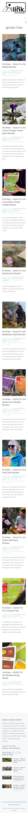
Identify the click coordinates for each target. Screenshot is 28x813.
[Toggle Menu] (25, 18)
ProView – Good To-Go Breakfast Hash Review (14, 333)
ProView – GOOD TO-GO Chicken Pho (12, 609)
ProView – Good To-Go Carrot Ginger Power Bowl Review (14, 130)
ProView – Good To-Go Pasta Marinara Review (14, 540)
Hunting (16, 278)
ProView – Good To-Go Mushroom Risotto (14, 272)
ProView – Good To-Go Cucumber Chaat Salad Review (14, 202)
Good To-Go (10, 72)
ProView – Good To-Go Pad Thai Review (14, 471)
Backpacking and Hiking (17, 70)
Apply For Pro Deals (9, 746)
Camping (4, 72)
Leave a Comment (12, 75)
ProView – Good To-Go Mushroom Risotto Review (14, 402)
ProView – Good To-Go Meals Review (14, 65)
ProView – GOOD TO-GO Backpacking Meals (12, 675)
